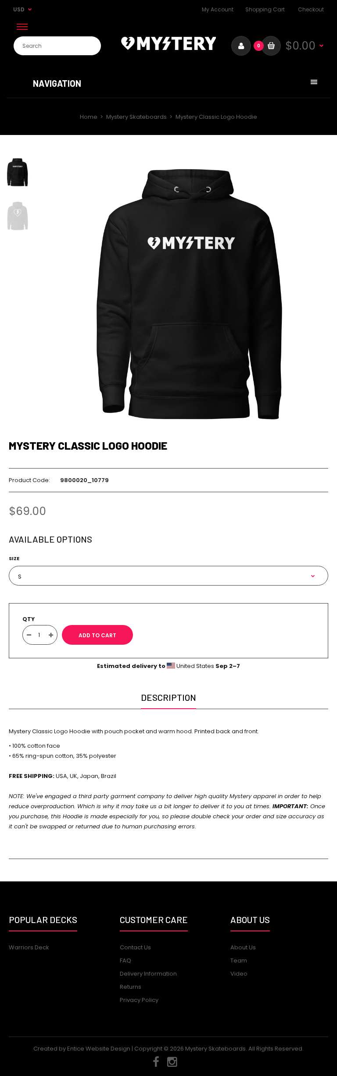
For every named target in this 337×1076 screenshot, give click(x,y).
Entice (75, 1048)
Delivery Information (148, 973)
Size (14, 558)
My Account (217, 9)
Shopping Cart (265, 9)
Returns (130, 987)
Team (238, 960)
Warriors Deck (29, 947)
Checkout (311, 9)
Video (238, 973)
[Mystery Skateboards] (168, 48)
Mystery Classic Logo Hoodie (88, 445)
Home (88, 117)
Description (168, 697)
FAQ (125, 960)
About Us (243, 947)
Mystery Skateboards (136, 117)
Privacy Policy (139, 1000)
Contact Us (135, 947)
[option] (190, 294)
